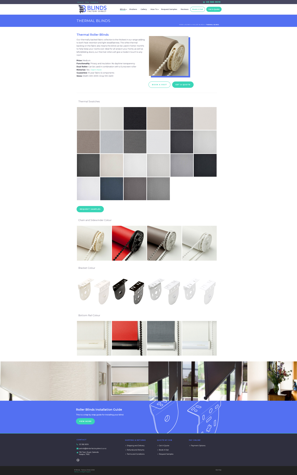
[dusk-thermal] (181, 141)
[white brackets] (199, 291)
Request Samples (169, 9)
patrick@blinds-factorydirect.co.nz (92, 448)
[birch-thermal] (111, 118)
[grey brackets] (164, 291)
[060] (173, 381)
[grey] (164, 243)
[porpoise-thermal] (181, 165)
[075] (24, 381)
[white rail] (199, 338)
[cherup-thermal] (205, 118)
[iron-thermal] (88, 165)
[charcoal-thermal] (181, 118)
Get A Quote (214, 9)
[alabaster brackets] (94, 291)
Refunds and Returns (135, 450)
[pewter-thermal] (111, 141)
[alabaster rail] (94, 338)
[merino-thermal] (158, 165)
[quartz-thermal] (205, 165)
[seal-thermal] (135, 141)
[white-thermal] (158, 141)
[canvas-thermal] (158, 118)
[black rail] (129, 338)
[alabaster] (94, 243)
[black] (129, 243)
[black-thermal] (135, 118)
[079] (74, 381)
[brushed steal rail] (164, 338)
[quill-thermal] (88, 188)
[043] (272, 381)
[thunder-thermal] (135, 188)
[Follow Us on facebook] (78, 460)
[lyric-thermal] (135, 165)
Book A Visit (197, 9)
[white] (199, 243)
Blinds (123, 9)
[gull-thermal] (205, 141)
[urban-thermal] (158, 188)
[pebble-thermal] (88, 141)
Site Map (218, 470)
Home (181, 24)
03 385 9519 (213, 2)
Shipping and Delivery (136, 446)
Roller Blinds (198, 24)
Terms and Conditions (135, 454)
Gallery (144, 9)
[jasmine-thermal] (111, 165)
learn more (96, 70)
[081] (123, 381)
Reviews (184, 9)
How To (154, 9)
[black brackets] (129, 291)
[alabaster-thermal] (88, 118)
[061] (222, 381)
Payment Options (198, 446)
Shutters (133, 9)
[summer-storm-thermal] (111, 188)
